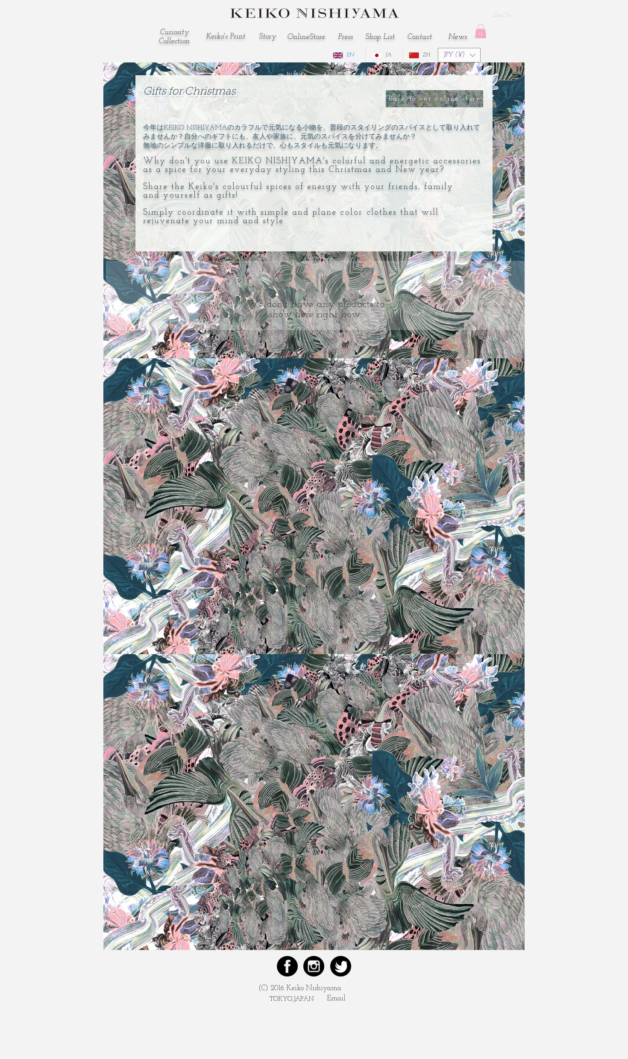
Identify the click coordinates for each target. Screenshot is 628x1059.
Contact (419, 37)
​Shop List (380, 37)
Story (267, 37)
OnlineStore (306, 37)
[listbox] (459, 55)
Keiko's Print (225, 37)
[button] (481, 31)
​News (457, 37)
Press (345, 37)
